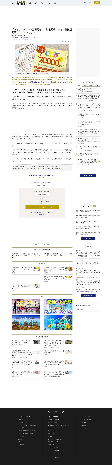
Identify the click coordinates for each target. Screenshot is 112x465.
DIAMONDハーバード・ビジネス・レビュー (59, 425)
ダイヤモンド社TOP (86, 419)
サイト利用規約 (21, 428)
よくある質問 (21, 436)
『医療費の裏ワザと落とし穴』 (40, 82)
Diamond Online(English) (54, 419)
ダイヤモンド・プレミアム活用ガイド (27, 425)
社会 (13, 37)
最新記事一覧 (88, 295)
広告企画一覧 (79, 309)
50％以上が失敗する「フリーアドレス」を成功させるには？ (88, 222)
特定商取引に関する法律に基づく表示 (27, 430)
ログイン (90, 2)
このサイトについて (22, 419)
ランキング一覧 (88, 175)
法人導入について (22, 444)
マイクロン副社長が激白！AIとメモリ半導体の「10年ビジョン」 (88, 233)
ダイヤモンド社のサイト (54, 416)
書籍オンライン (52, 430)
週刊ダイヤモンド (52, 422)
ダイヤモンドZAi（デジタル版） (56, 428)
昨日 (85, 85)
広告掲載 (20, 439)
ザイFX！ (50, 436)
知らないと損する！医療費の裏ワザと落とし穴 (26, 37)
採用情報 (84, 425)
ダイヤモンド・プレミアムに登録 (42, 207)
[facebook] (56, 412)
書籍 (55, 3)
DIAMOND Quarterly (53, 442)
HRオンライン (51, 444)
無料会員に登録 (42, 195)
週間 (91, 85)
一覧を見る (88, 239)
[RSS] (63, 412)
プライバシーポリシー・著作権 (25, 433)
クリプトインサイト (53, 447)
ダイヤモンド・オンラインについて (27, 416)
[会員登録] (97, 2)
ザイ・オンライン (52, 433)
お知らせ (84, 428)
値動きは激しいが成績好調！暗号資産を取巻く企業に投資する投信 (88, 211)
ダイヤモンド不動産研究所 (54, 439)
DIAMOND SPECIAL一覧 (83, 305)
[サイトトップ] (21, 3)
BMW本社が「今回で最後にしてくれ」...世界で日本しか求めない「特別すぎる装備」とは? (58, 254)
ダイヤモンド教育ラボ (53, 450)
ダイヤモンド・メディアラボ (55, 453)
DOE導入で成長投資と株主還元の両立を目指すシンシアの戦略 (88, 216)
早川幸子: (18, 35)
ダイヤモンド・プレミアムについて (26, 422)
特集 (48, 3)
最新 (79, 85)
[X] (49, 412)
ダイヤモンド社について (88, 416)
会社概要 (84, 422)
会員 (97, 85)
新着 (30, 3)
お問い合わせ (21, 442)
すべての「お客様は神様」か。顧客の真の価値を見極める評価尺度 (88, 227)
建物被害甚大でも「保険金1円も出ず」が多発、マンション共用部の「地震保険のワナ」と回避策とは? (26, 255)
